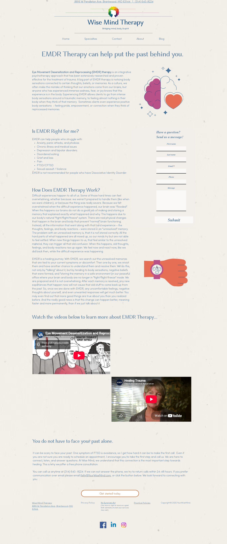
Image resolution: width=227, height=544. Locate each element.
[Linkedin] (113, 525)
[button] (91, 39)
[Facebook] (103, 525)
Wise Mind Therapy (42, 503)
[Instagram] (123, 525)
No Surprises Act (108, 503)
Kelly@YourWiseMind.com (95, 475)
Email (170, 166)
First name (171, 144)
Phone (171, 177)
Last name (171, 155)
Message (171, 188)
